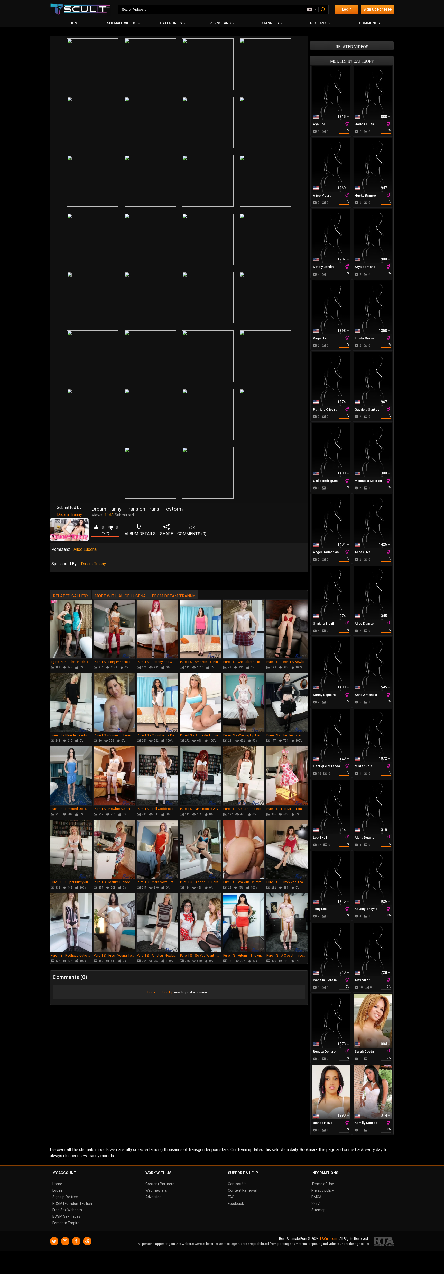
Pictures (318, 23)
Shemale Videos (121, 23)
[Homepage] (80, 9)
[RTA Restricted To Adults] (384, 1241)
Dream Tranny (69, 514)
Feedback (236, 1203)
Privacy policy (322, 1190)
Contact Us (237, 1184)
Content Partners (159, 1184)
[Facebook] (76, 1241)
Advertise (153, 1197)
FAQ (231, 1197)
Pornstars (220, 23)
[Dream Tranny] (69, 529)
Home (74, 23)
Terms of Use (322, 1184)
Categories (171, 23)
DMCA (316, 1197)
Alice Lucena (85, 549)
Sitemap (318, 1210)
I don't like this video (110, 527)
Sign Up (167, 992)
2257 (315, 1203)
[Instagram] (65, 1241)
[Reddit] (87, 1241)
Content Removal (242, 1190)
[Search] (323, 9)
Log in (152, 992)
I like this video (96, 527)
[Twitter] (54, 1241)
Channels (269, 23)
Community (370, 23)
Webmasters (156, 1190)
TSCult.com (328, 1239)
